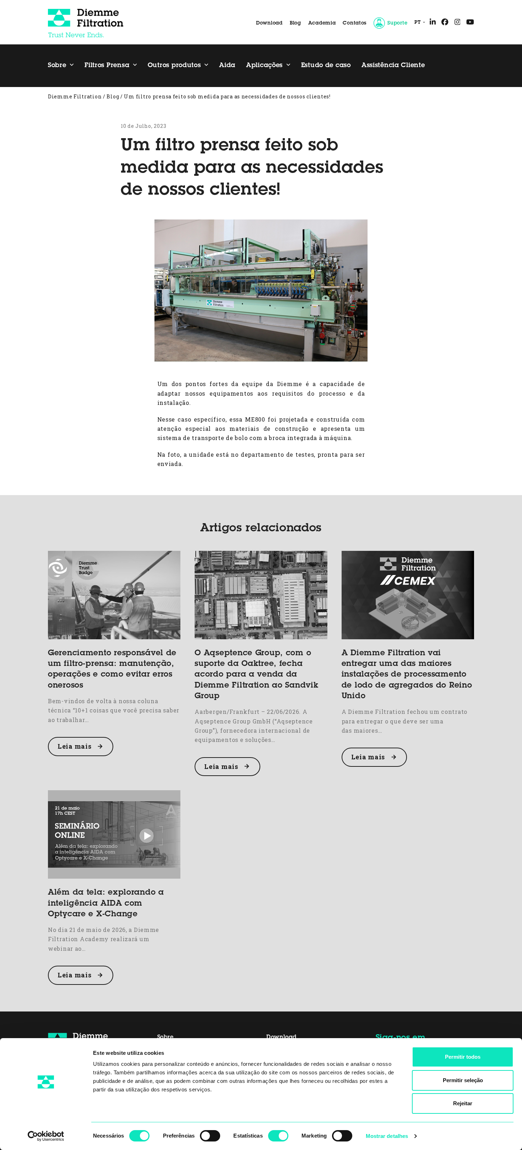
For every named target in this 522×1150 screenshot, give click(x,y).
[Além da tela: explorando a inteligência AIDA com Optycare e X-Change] (114, 834)
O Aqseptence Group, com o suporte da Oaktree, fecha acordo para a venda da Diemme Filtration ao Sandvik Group (256, 675)
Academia (322, 23)
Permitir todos (462, 1057)
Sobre (165, 1037)
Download (269, 23)
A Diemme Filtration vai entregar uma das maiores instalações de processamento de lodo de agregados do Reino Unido (407, 675)
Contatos (354, 23)
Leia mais (74, 746)
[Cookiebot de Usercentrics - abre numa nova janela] (46, 1136)
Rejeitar (462, 1103)
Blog (295, 23)
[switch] (210, 1135)
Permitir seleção (463, 1080)
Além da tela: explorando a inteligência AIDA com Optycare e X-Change (106, 903)
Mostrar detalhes (387, 1136)
